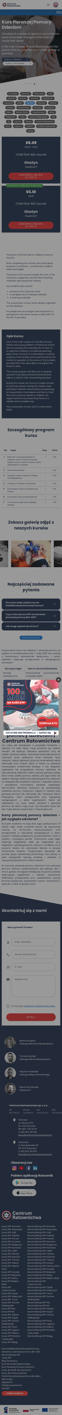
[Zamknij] (58, 679)
